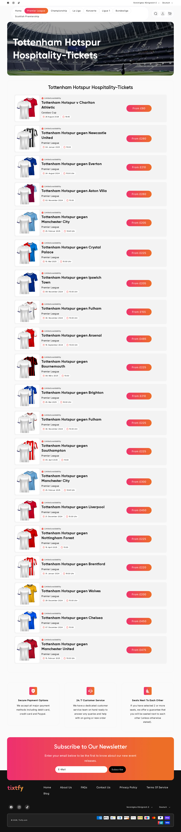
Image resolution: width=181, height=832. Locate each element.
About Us (66, 787)
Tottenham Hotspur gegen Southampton (64, 448)
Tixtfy (21, 820)
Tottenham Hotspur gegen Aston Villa (74, 190)
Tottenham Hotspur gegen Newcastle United (73, 135)
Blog (46, 793)
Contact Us (103, 787)
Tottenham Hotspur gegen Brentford (73, 564)
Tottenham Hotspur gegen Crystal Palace (71, 249)
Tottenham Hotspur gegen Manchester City (64, 219)
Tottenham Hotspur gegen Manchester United (64, 646)
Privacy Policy (128, 787)
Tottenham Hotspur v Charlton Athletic (68, 105)
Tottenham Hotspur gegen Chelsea (72, 617)
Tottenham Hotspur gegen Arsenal (71, 335)
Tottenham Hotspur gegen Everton (71, 163)
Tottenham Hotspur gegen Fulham (71, 308)
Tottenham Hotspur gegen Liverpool (72, 506)
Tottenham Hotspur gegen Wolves (71, 591)
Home (47, 787)
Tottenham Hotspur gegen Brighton (72, 392)
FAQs (84, 787)
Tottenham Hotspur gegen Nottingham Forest (64, 535)
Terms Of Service (157, 787)
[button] (36, 11)
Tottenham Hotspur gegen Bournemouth (64, 364)
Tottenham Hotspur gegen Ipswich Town (71, 280)
